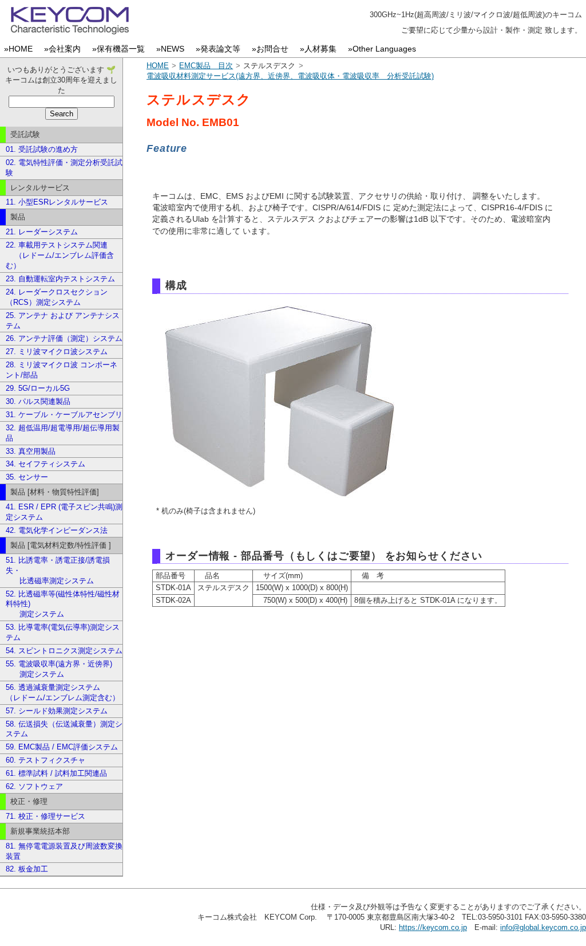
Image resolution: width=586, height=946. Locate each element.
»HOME (20, 49)
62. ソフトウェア (34, 786)
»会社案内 (64, 49)
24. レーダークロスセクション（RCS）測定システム (57, 297)
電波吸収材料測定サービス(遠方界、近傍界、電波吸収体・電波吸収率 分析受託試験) (290, 76)
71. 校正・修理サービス (45, 816)
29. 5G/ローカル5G (38, 388)
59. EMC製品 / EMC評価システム (62, 747)
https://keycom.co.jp (433, 927)
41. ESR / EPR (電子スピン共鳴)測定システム (64, 512)
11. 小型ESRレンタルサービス (57, 202)
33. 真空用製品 (31, 451)
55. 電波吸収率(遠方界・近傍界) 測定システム (59, 669)
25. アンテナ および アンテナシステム (63, 320)
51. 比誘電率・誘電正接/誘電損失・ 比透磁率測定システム (58, 570)
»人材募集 (320, 49)
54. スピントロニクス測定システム (64, 650)
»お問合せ (272, 49)
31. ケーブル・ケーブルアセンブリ (64, 414)
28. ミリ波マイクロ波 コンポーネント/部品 (61, 369)
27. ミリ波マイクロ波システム (57, 351)
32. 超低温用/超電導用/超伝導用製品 (63, 432)
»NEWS (172, 49)
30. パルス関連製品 (38, 401)
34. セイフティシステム (45, 464)
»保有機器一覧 (120, 49)
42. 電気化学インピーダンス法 (57, 530)
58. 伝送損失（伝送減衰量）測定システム (64, 729)
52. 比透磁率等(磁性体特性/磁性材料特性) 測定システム (63, 604)
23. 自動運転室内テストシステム (60, 278)
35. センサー (27, 477)
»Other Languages (384, 49)
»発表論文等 (220, 49)
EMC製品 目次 (206, 65)
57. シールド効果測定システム (57, 710)
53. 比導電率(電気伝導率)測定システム (63, 632)
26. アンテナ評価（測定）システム (64, 338)
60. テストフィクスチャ (45, 760)
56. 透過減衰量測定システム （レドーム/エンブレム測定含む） (63, 692)
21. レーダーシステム (42, 231)
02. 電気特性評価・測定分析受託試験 (64, 167)
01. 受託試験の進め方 (42, 149)
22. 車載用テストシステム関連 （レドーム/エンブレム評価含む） (60, 255)
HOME (157, 65)
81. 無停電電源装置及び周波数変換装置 (64, 851)
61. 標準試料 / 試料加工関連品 (56, 773)
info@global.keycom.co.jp (543, 927)
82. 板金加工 (27, 869)
